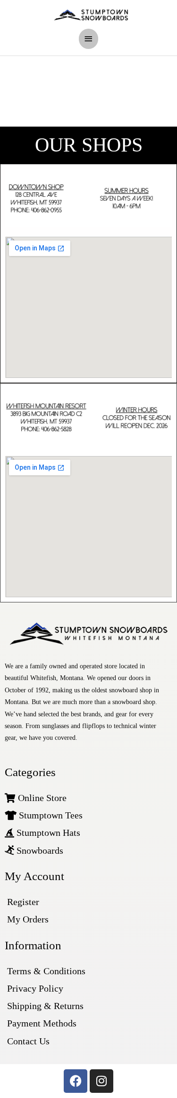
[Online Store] (88, 798)
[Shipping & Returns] (88, 1006)
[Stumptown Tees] (88, 815)
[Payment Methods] (88, 1023)
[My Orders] (88, 919)
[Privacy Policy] (88, 988)
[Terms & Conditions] (88, 971)
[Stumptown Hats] (88, 833)
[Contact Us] (88, 1041)
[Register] (88, 902)
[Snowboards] (88, 850)
